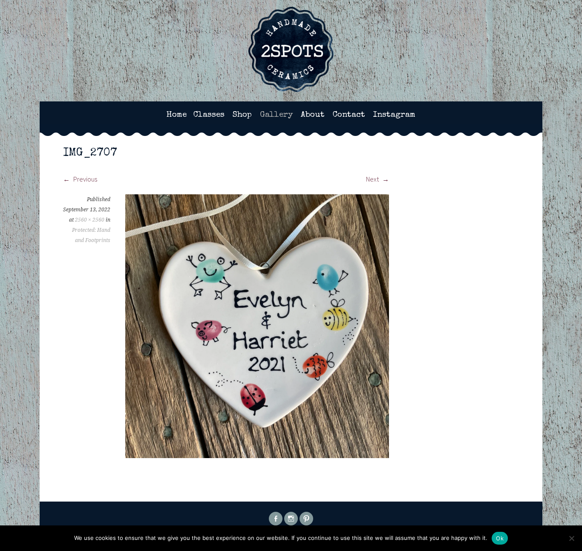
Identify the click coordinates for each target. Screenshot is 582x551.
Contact (349, 115)
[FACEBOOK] (275, 518)
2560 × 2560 (89, 220)
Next (373, 179)
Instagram (394, 115)
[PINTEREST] (306, 518)
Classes (209, 115)
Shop (242, 115)
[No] (571, 538)
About (313, 115)
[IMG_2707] (257, 455)
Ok (500, 538)
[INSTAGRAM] (291, 518)
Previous (84, 179)
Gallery (276, 115)
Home (177, 115)
